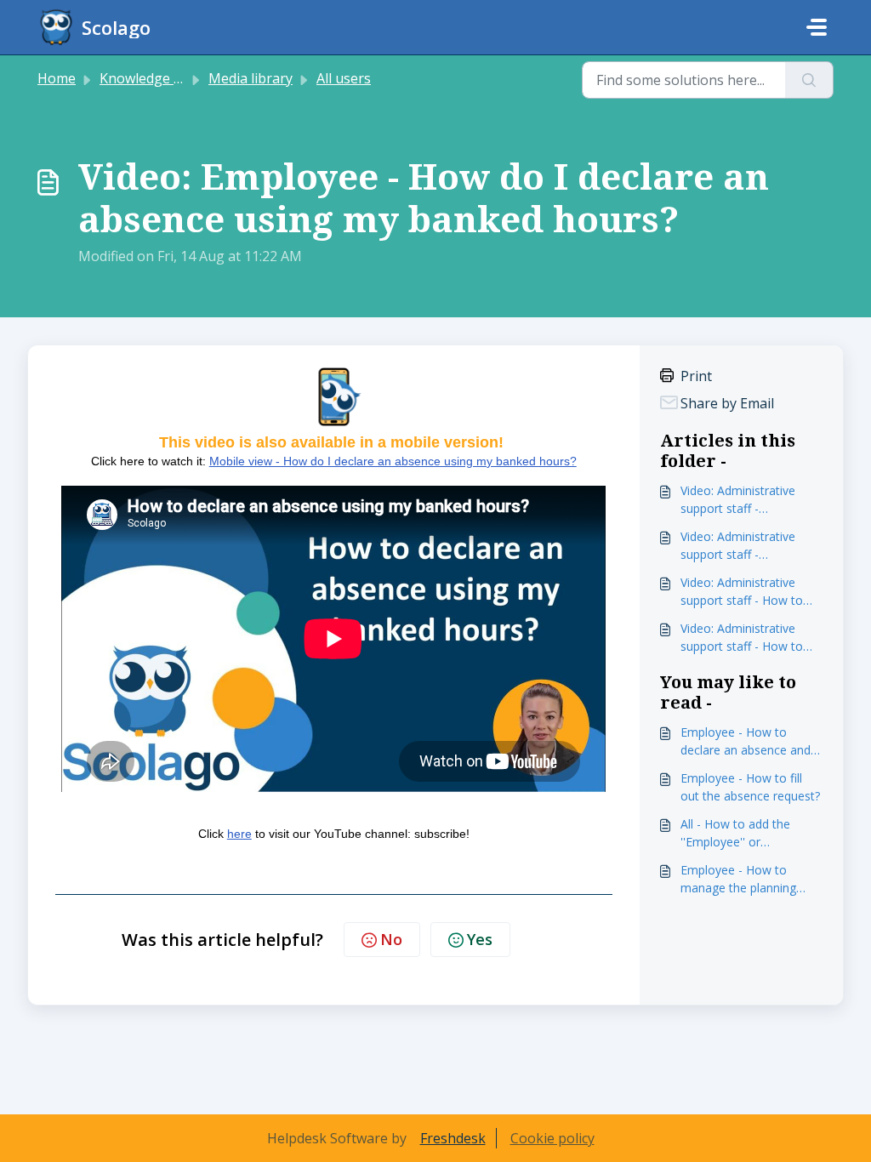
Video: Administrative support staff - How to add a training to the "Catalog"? (741, 637)
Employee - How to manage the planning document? (738, 879)
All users (343, 78)
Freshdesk (453, 1138)
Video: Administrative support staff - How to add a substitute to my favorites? (742, 591)
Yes (479, 939)
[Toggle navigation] (817, 27)
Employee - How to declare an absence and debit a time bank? (745, 741)
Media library (250, 78)
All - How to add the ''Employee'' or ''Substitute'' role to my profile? (743, 833)
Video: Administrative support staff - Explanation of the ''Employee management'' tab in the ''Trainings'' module (751, 545)
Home (56, 78)
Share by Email (725, 403)
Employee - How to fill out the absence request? (750, 787)
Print (694, 376)
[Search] (809, 80)
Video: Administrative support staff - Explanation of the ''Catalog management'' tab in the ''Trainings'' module (745, 499)
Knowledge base (152, 78)
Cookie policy (552, 1138)
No (391, 939)
